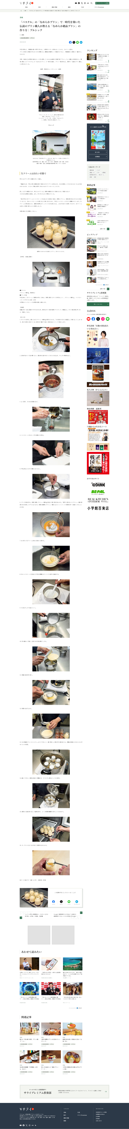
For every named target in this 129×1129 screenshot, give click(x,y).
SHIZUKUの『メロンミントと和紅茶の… (103, 197)
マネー (98, 172)
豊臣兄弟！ (92, 170)
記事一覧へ (103, 229)
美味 (26, 7)
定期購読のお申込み (100, 1114)
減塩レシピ (92, 172)
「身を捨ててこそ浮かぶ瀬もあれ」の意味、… (103, 213)
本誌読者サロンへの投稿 (101, 1112)
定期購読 (97, 156)
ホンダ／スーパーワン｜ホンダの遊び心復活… (103, 189)
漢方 (95, 177)
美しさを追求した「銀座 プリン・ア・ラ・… (50, 1068)
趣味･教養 (54, 7)
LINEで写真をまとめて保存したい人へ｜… (102, 221)
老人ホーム (101, 174)
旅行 (39, 7)
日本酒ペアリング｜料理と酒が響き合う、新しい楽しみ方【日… (103, 96)
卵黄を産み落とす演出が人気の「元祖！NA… (72, 1040)
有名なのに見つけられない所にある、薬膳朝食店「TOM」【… (103, 116)
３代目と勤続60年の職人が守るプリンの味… (72, 1068)
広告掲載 (98, 1116)
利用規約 (98, 1118)
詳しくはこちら (98, 304)
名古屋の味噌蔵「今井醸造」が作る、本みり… (29, 1068)
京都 (91, 177)
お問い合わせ (99, 1120)
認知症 (104, 172)
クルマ (98, 170)
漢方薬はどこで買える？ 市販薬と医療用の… (103, 205)
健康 (69, 7)
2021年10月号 (25, 38)
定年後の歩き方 (93, 174)
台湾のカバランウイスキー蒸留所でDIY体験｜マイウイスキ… (103, 56)
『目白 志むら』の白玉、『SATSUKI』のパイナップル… (103, 66)
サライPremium (82, 1115)
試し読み (97, 152)
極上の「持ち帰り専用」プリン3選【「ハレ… (29, 1040)
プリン (32, 38)
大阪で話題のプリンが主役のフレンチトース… (50, 1040)
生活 (82, 7)
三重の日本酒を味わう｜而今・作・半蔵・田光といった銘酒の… (103, 86)
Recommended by (73, 1008)
